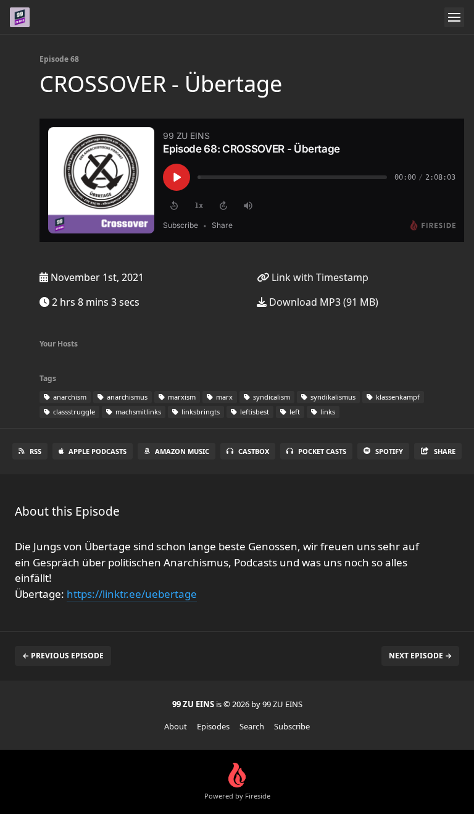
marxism (181, 396)
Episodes (213, 726)
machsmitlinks (137, 411)
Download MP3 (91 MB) (322, 302)
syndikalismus (332, 396)
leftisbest (253, 411)
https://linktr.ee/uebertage (132, 594)
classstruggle (73, 411)
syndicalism (270, 396)
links (326, 411)
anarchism (68, 396)
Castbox (253, 451)
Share (444, 451)
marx (223, 396)
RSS (35, 451)
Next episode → (420, 655)
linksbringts (200, 411)
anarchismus (126, 396)
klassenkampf (397, 396)
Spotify (389, 451)
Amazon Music (182, 451)
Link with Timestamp (318, 277)
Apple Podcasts (98, 451)
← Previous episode (63, 655)
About (175, 726)
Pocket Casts (322, 451)
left (294, 411)
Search (251, 726)
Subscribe (292, 726)
